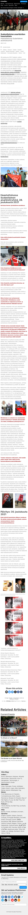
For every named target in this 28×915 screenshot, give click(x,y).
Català (3, 831)
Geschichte (13, 778)
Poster (14, 786)
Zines (3, 786)
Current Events (6, 47)
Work (13, 796)
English (14, 49)
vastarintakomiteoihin (7, 74)
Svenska (14, 827)
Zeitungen (8, 786)
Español (19, 49)
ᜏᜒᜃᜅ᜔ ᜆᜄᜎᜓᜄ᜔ (5, 833)
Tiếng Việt (21, 829)
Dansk (19, 827)
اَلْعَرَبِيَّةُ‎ (20, 825)
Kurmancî (17, 831)
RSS (6, 774)
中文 (24, 53)
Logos (12, 788)
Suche (6, 5)
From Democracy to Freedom (10, 794)
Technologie (13, 780)
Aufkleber (20, 786)
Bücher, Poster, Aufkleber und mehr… (12, 811)
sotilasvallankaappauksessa (9, 142)
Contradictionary (6, 796)
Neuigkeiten (5, 780)
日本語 (22, 51)
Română (5, 827)
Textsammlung (9, 3)
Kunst (3, 776)
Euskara (8, 823)
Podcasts (23, 3)
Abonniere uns (24, 1)
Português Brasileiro (12, 53)
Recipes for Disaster (15, 798)
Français (3, 51)
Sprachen (11, 5)
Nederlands (3, 53)
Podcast (4, 804)
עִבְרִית (24, 827)
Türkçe (20, 53)
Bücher (2, 3)
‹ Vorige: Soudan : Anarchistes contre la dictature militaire (14, 698)
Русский (23, 817)
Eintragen (23, 887)
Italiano (17, 51)
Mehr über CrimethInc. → (18, 860)
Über (16, 5)
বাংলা (10, 827)
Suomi (14, 819)
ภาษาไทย (4, 829)
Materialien (17, 3)
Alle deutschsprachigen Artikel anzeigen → (12, 7)
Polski (3, 819)
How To (19, 778)
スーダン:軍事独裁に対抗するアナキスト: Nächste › (14, 701)
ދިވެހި (7, 831)
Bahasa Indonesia (10, 51)
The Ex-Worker (5, 806)
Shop (2, 5)
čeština (5, 49)
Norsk (22, 831)
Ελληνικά (8, 819)
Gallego (11, 831)
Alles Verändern (20, 788)
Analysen (15, 776)
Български (4, 821)
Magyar (14, 823)
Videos (3, 788)
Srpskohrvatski (13, 825)
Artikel (3, 774)
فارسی (24, 823)
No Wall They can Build (18, 806)
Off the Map (8, 802)
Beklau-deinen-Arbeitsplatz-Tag (11, 790)
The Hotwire (5, 808)
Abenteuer (8, 776)
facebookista (4, 156)
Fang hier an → (21, 868)
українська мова (12, 829)
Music (8, 788)
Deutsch (10, 49)
